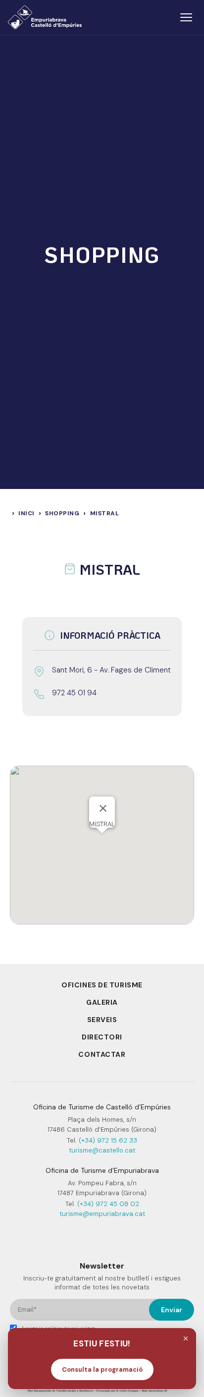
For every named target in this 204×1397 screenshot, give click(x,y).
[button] (102, 839)
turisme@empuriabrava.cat (102, 1214)
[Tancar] (185, 1338)
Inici (26, 513)
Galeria (102, 1002)
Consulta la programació (102, 1369)
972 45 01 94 (74, 693)
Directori (102, 1037)
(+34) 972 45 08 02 (108, 1204)
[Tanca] (103, 808)
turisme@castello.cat (102, 1150)
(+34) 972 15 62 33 (108, 1140)
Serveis (102, 1019)
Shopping (62, 513)
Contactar (101, 1054)
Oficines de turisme (102, 984)
